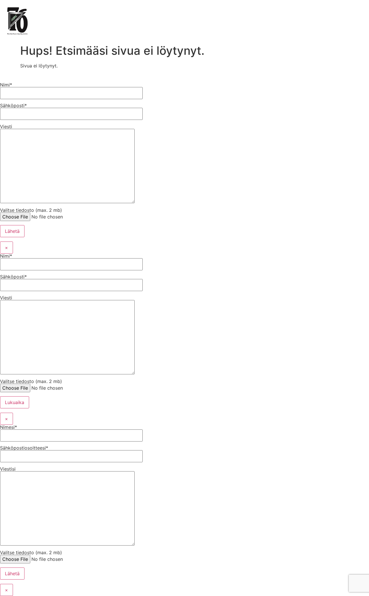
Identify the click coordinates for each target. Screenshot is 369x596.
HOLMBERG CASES (174, 12)
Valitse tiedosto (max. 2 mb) (31, 210)
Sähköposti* (13, 105)
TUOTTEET (84, 12)
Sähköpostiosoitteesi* (24, 448)
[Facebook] (274, 13)
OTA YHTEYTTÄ (224, 12)
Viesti (6, 126)
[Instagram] (290, 13)
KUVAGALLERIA (125, 12)
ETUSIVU (51, 12)
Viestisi (8, 469)
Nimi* (6, 85)
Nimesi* (8, 427)
